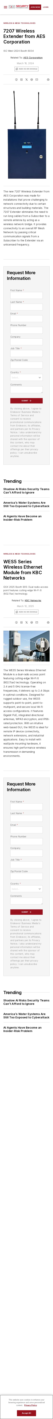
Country (15, 372)
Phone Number (18, 325)
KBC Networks (33, 600)
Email (14, 313)
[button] (5, 7)
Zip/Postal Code (19, 360)
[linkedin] (21, 79)
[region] (26, 1407)
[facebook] (16, 79)
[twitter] (26, 79)
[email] (36, 79)
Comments (16, 384)
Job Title (16, 348)
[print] (48, 79)
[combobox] (26, 377)
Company (15, 336)
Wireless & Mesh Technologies (19, 23)
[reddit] (31, 79)
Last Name (17, 302)
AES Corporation (33, 57)
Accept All (26, 1413)
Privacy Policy (30, 1405)
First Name (17, 290)
